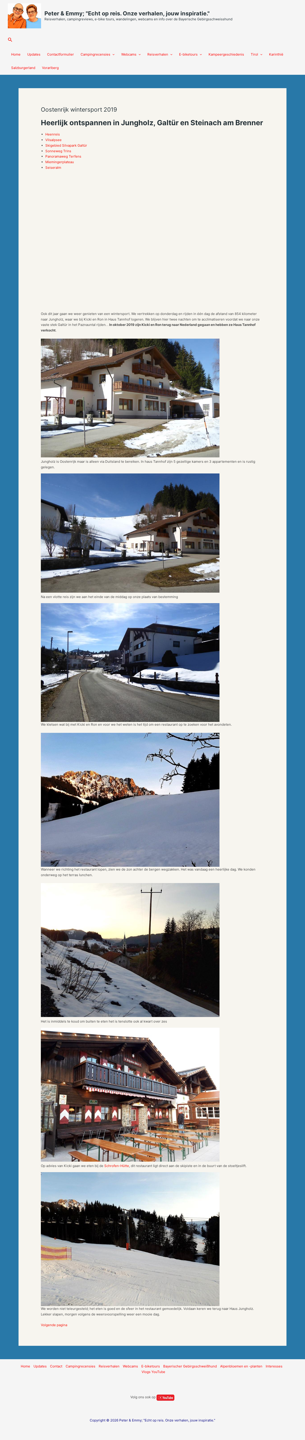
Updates (33, 54)
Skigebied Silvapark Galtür (66, 145)
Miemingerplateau (59, 162)
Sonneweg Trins (58, 151)
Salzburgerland (23, 68)
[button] (10, 40)
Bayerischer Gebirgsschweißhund (190, 1366)
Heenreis (52, 134)
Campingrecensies (95, 54)
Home (16, 54)
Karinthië (276, 54)
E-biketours (188, 54)
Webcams (128, 54)
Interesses (274, 1366)
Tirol (254, 54)
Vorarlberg (50, 68)
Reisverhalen (157, 54)
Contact (56, 1366)
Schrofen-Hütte (116, 1166)
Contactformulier (60, 54)
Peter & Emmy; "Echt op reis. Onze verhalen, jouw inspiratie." (127, 13)
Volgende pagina (54, 1325)
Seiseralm (53, 167)
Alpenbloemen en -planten (241, 1366)
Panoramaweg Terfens (63, 156)
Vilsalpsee (53, 140)
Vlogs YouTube (153, 1372)
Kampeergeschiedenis (226, 54)
